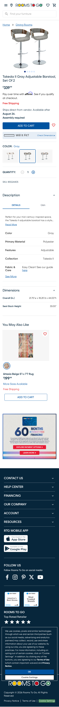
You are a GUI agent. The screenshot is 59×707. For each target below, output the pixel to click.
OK (29, 672)
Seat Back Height (12, 306)
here (24, 270)
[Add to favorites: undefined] (53, 125)
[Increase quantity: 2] (33, 172)
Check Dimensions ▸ (46, 135)
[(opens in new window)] (7, 577)
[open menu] (6, 5)
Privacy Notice (11, 701)
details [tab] (16, 205)
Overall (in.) (9, 298)
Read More (11, 225)
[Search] (6, 13)
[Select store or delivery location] (11, 5)
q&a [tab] (43, 205)
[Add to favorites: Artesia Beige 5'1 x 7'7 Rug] (45, 334)
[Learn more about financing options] (29, 454)
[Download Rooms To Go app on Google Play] (16, 548)
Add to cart (26, 125)
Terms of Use (28, 701)
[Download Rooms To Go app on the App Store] (16, 538)
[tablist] (29, 205)
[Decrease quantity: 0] (22, 172)
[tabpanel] (29, 245)
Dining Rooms (24, 25)
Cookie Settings (47, 701)
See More (11, 276)
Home (6, 25)
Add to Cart (25, 397)
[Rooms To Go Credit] (29, 432)
